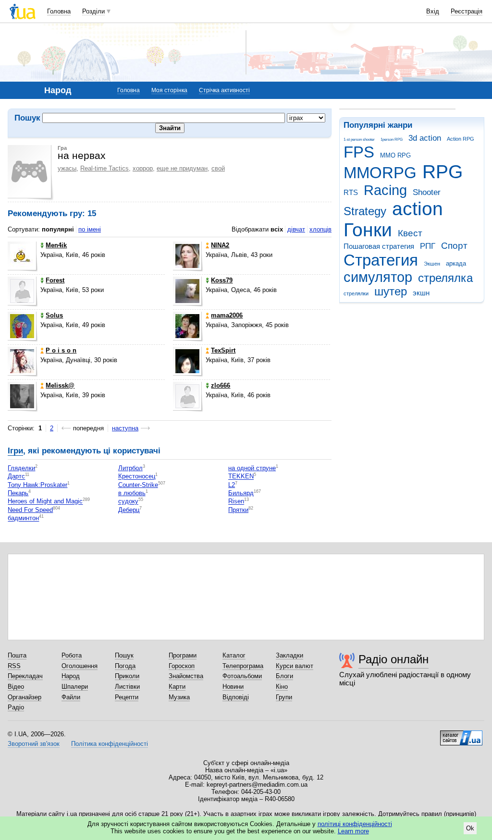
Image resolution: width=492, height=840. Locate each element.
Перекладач (25, 676)
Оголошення (80, 666)
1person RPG (392, 139)
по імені (89, 229)
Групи (284, 697)
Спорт (454, 246)
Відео (16, 686)
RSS (14, 666)
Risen (236, 501)
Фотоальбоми (242, 676)
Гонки (368, 229)
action (417, 208)
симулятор (378, 277)
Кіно (282, 686)
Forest (55, 280)
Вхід (432, 11)
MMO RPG (395, 155)
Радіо (16, 707)
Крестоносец (136, 476)
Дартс (16, 476)
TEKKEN (241, 476)
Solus (54, 315)
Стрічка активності (224, 90)
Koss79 (222, 280)
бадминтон (23, 518)
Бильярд (241, 493)
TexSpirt (223, 350)
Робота (72, 655)
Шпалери (75, 686)
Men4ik (56, 245)
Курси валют (294, 666)
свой (218, 168)
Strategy (365, 211)
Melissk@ (60, 385)
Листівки (127, 686)
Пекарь (18, 493)
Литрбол (130, 468)
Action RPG (460, 139)
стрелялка (445, 278)
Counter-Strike (138, 484)
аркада (456, 263)
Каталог (234, 655)
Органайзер (24, 697)
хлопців (320, 229)
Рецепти (126, 697)
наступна (125, 428)
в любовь (132, 493)
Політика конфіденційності (109, 743)
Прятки (238, 509)
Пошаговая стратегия (379, 246)
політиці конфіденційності (355, 824)
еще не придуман (182, 168)
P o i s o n (61, 350)
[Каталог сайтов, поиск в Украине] (461, 734)
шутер (390, 291)
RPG (442, 171)
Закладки (289, 655)
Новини (233, 686)
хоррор (143, 168)
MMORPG (380, 173)
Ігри (15, 450)
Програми (183, 655)
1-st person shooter (359, 139)
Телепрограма (242, 666)
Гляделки (21, 468)
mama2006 (227, 315)
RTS (351, 192)
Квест (410, 233)
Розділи (93, 11)
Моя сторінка (169, 90)
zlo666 (220, 385)
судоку (128, 501)
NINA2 (220, 245)
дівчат (296, 229)
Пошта (17, 655)
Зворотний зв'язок (34, 743)
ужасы (67, 168)
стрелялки (356, 293)
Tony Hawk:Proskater (37, 484)
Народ (71, 676)
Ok (470, 828)
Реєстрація (466, 11)
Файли (71, 697)
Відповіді (235, 697)
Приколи (127, 676)
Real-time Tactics (104, 168)
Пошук (124, 655)
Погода (125, 666)
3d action (424, 138)
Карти (177, 686)
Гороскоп (182, 666)
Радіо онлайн (393, 659)
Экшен (432, 264)
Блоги (284, 676)
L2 (231, 484)
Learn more (353, 831)
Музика (179, 697)
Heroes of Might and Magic (45, 501)
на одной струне (252, 468)
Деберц (128, 509)
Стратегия (381, 260)
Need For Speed (30, 509)
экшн (421, 293)
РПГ (427, 246)
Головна (59, 11)
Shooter (427, 192)
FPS (359, 152)
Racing (385, 190)
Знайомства (186, 676)
